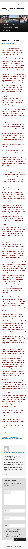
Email (7, 518)
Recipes (16, 27)
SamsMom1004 (7, 452)
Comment (7, 492)
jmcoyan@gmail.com (6, 438)
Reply (6, 474)
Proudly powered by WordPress (14, 546)
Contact (13, 24)
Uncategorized (15, 437)
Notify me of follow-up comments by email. (14, 534)
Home (3, 24)
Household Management (7, 27)
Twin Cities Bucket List (6, 30)
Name (7, 510)
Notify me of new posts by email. (12, 536)
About (8, 24)
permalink (19, 438)
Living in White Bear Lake (13, 8)
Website (6, 525)
